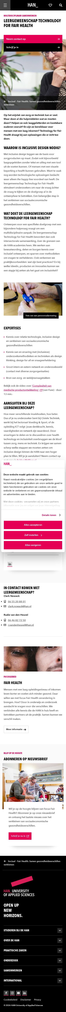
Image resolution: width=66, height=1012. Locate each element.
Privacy (37, 999)
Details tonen (49, 515)
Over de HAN (11, 940)
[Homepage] (33, 5)
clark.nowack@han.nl (19, 606)
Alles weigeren (33, 545)
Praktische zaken (15, 950)
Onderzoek (11, 960)
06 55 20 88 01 (17, 601)
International (13, 980)
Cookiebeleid (10, 999)
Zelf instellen (31, 535)
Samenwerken (13, 970)
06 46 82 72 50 (17, 620)
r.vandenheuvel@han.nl (21, 625)
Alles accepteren (33, 525)
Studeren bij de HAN (16, 930)
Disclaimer (25, 999)
